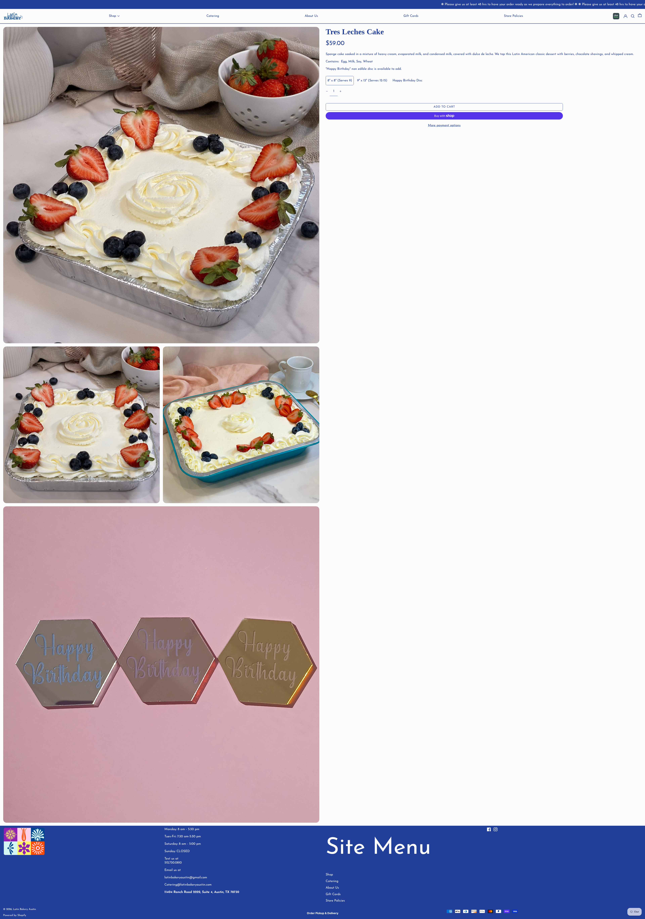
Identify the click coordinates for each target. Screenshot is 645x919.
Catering (332, 881)
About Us (332, 887)
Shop (329, 874)
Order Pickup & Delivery (322, 913)
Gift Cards (333, 894)
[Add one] (340, 91)
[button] (640, 16)
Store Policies (335, 900)
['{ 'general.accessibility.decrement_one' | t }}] (327, 91)
